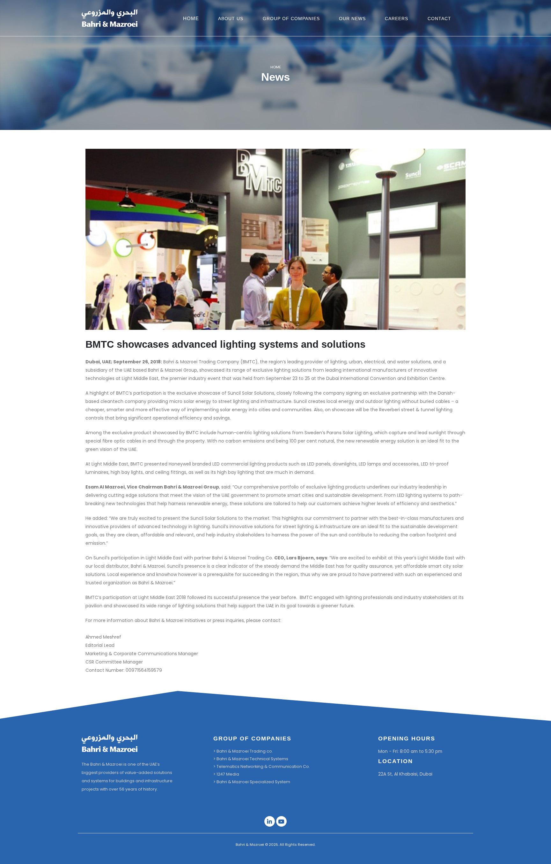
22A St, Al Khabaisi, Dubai (405, 774)
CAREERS (396, 18)
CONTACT (439, 18)
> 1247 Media (226, 774)
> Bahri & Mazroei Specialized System (251, 781)
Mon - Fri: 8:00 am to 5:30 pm (410, 751)
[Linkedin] (269, 821)
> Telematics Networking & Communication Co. (261, 766)
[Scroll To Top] (540, 857)
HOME (191, 18)
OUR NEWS (352, 18)
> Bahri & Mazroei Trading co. (243, 751)
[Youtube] (281, 821)
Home (275, 67)
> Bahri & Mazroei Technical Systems (250, 759)
